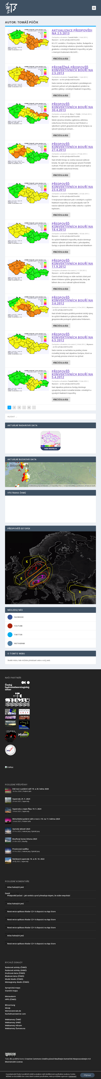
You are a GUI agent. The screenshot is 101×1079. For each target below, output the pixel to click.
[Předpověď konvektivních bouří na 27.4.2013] (28, 153)
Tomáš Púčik (73, 37)
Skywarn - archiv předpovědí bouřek (66, 40)
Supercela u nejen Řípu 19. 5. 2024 (26, 809)
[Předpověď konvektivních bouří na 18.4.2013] (28, 232)
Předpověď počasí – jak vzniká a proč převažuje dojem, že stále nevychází (38, 895)
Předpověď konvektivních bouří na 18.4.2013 (72, 226)
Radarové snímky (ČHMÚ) (16, 967)
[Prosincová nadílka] (8, 851)
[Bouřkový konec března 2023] (8, 840)
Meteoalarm (10, 996)
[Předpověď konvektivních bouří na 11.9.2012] (28, 269)
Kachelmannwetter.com (15, 1014)
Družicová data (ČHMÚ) (15, 973)
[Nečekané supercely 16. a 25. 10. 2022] (8, 861)
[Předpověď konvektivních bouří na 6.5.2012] (28, 343)
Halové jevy (26, 831)
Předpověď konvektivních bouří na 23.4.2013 (72, 187)
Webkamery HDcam (13, 1025)
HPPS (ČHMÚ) (10, 999)
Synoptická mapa (12, 988)
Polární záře (27, 791)
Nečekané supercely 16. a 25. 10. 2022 (28, 859)
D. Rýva (71, 114)
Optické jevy (35, 831)
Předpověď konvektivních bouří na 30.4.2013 (72, 107)
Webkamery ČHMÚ (13, 1019)
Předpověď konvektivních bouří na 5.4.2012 (72, 374)
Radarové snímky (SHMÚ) (15, 970)
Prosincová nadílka (20, 849)
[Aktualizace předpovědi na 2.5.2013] (28, 39)
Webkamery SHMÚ (13, 1022)
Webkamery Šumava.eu (15, 1028)
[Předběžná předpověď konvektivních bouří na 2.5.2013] (28, 76)
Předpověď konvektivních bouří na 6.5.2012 (72, 337)
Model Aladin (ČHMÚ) (14, 979)
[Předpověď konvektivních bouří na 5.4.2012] (28, 380)
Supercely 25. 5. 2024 (21, 799)
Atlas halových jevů (15, 887)
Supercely (25, 801)
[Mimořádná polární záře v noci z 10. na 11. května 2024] (8, 820)
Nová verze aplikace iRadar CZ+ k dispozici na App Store (31, 911)
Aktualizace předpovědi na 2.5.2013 (72, 31)
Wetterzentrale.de (13, 1011)
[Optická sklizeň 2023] (8, 830)
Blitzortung (10, 1005)
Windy (7, 1008)
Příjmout (87, 1075)
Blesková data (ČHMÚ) (14, 976)
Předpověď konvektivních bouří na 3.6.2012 (72, 300)
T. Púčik (77, 114)
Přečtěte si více (60, 58)
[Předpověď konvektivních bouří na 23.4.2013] (28, 193)
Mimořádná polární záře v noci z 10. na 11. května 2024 (36, 819)
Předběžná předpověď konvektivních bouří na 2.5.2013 (72, 70)
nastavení (72, 1076)
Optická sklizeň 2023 (21, 829)
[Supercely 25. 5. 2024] (8, 800)
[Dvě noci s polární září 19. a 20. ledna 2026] (8, 790)
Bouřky (24, 841)
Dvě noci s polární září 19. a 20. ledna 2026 (30, 789)
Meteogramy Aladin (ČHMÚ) (17, 982)
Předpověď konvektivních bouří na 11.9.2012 (72, 263)
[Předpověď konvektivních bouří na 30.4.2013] (28, 113)
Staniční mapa (11, 991)
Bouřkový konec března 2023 (24, 839)
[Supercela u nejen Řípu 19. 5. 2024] (8, 810)
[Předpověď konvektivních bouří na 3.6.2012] (28, 306)
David (7, 893)
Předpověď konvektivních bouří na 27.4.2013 (72, 147)
